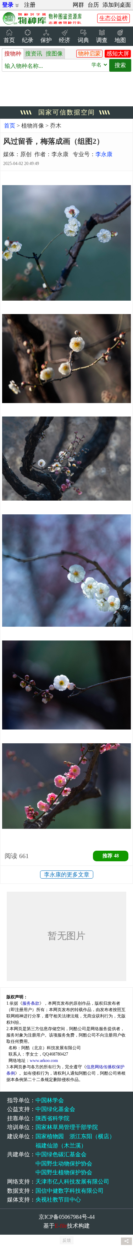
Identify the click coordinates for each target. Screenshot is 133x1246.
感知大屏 (117, 54)
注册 (29, 5)
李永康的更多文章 (66, 875)
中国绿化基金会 (55, 1109)
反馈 (66, 1240)
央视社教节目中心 (58, 1200)
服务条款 (30, 1003)
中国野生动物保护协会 (63, 1164)
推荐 (110, 855)
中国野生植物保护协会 (63, 1172)
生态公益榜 (113, 18)
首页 (9, 126)
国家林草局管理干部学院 (66, 1127)
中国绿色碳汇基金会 (61, 1154)
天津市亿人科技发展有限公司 (72, 1182)
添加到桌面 (116, 5)
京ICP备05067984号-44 (67, 1217)
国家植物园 (49, 1136)
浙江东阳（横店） (92, 1136)
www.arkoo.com (44, 1060)
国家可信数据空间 (66, 112)
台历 (93, 5)
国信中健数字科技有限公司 (69, 1191)
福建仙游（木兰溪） (61, 1145)
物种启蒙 (89, 54)
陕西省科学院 (52, 1118)
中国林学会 (49, 1100)
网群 (78, 5)
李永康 (103, 154)
